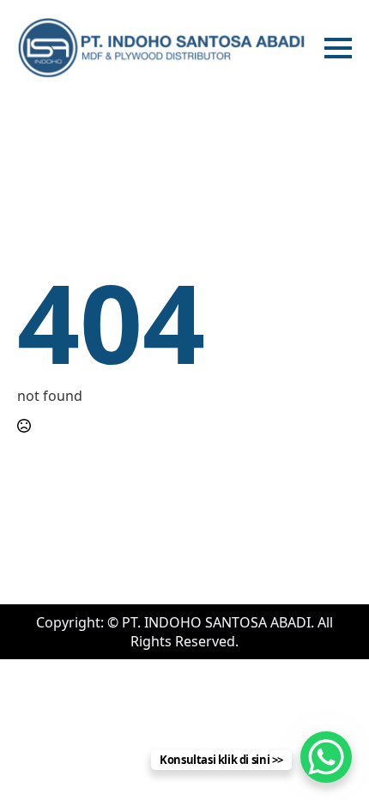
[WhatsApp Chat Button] (326, 757)
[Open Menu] (338, 48)
